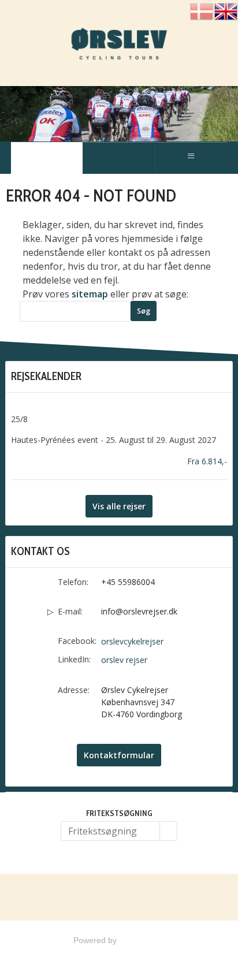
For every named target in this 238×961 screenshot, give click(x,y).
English (226, 12)
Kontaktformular (119, 755)
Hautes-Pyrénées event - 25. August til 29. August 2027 (113, 439)
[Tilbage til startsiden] (119, 45)
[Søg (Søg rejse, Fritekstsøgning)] (119, 157)
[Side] (46, 157)
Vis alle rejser (119, 506)
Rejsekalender (46, 376)
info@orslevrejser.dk (139, 611)
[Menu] (191, 157)
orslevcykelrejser (132, 641)
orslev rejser (124, 659)
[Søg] (168, 831)
